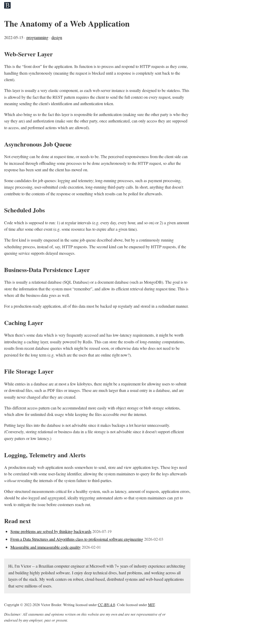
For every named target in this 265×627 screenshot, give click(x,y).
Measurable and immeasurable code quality (45, 547)
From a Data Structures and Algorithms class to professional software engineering (76, 539)
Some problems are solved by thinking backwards (50, 531)
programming (37, 37)
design (56, 37)
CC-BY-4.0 (106, 604)
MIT (151, 604)
